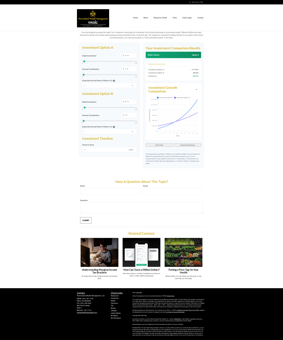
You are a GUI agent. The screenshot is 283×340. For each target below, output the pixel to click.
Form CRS (139, 292)
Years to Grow (88, 144)
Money (113, 308)
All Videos (114, 315)
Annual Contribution (103, 68)
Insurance (114, 303)
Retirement (115, 296)
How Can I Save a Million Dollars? (141, 269)
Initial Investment (103, 55)
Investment (115, 298)
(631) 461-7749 (197, 2)
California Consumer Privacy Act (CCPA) (188, 310)
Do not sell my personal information (175, 312)
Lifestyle (114, 310)
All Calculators (116, 318)
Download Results (187, 145)
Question (84, 200)
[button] (146, 17)
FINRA (176, 319)
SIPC (179, 319)
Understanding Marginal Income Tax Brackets (99, 271)
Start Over (159, 145)
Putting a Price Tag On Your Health (183, 271)
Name (82, 186)
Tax (112, 305)
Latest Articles (116, 313)
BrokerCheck (170, 296)
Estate (113, 301)
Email (145, 186)
